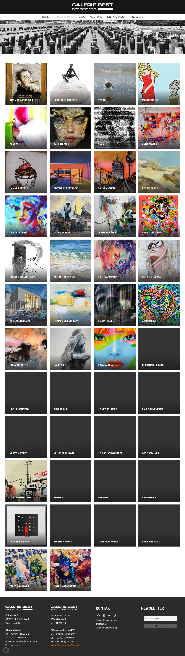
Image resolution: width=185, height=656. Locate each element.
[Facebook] (98, 615)
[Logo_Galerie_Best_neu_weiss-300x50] (92, 6)
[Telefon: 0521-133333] (114, 615)
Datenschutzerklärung (106, 628)
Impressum (101, 624)
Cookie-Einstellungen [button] (106, 620)
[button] (6, 650)
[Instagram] (104, 615)
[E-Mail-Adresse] (109, 615)
